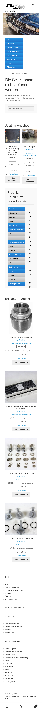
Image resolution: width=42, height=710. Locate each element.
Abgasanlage (13, 213)
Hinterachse (13, 234)
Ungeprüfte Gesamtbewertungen (21, 343)
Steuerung (12, 263)
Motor (11, 221)
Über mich (8, 596)
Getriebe (12, 217)
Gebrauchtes (11, 59)
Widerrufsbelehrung (12, 599)
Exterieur (12, 246)
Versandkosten (14, 174)
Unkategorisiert (11, 67)
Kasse (7, 661)
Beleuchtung (13, 259)
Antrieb (9, 40)
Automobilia (10, 44)
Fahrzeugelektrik (12, 55)
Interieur (12, 250)
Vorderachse (13, 238)
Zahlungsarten (10, 681)
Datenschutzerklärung (12, 587)
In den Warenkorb (12, 179)
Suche (21, 706)
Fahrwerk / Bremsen (13, 48)
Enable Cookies (10, 654)
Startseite (17, 74)
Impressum (9, 593)
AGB (6, 584)
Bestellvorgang (10, 649)
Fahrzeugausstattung (13, 51)
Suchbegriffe (9, 632)
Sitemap (8, 630)
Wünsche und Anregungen (14, 607)
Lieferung (8, 663)
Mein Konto (9, 666)
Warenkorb (9, 678)
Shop (7, 669)
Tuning (9, 63)
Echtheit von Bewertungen (14, 590)
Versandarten (9, 675)
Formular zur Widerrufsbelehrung (16, 657)
